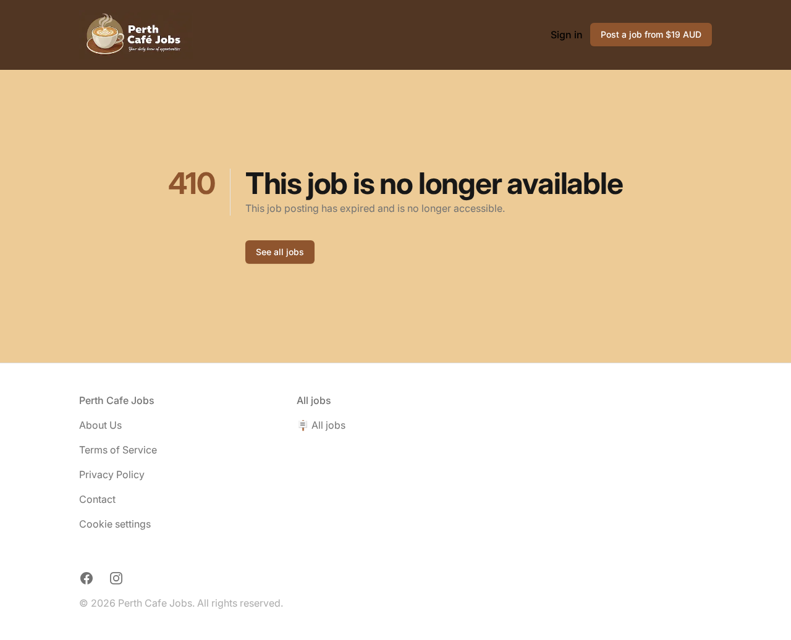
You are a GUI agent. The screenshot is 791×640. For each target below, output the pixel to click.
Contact (97, 499)
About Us (100, 425)
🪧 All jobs (321, 425)
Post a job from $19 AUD (651, 34)
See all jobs (280, 251)
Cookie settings (115, 524)
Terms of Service (118, 450)
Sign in (567, 34)
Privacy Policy (112, 474)
